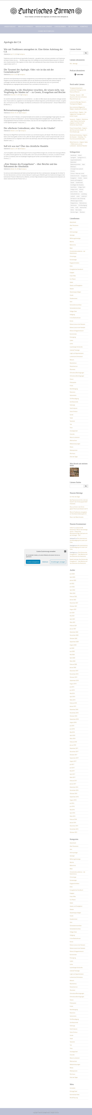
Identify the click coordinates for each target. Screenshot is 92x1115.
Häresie (81, 189)
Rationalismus (83, 203)
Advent (79, 155)
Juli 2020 (72, 648)
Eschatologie (73, 259)
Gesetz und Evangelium (76, 180)
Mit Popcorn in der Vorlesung (78, 198)
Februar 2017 (73, 780)
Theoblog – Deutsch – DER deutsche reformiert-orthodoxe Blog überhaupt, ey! (78, 97)
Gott (71, 301)
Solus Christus (73, 411)
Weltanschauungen (75, 444)
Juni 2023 (72, 574)
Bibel (83, 164)
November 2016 (74, 790)
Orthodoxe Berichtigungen (77, 372)
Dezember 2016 (74, 787)
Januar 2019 (73, 706)
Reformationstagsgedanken (16, 110)
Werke (72, 210)
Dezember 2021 (74, 603)
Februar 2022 (73, 596)
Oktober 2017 (73, 755)
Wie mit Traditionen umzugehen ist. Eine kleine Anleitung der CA (33, 50)
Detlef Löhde (73, 559)
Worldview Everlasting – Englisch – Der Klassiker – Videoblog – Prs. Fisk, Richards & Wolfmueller (79, 137)
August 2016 (73, 800)
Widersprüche (73, 450)
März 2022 (72, 593)
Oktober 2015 (73, 832)
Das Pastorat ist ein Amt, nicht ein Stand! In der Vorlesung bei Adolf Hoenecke (79, 502)
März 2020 (72, 661)
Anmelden (72, 1088)
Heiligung (72, 314)
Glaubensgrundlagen (75, 292)
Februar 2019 (73, 703)
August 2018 (73, 722)
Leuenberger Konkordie (76, 347)
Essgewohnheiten (74, 263)
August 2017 (73, 761)
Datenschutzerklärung (53, 1111)
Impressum (36, 1111)
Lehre (71, 343)
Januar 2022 (73, 599)
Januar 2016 (73, 822)
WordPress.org (74, 1097)
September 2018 (74, 719)
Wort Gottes (78, 210)
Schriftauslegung (82, 205)
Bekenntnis (73, 162)
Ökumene (82, 212)
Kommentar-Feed (74, 1094)
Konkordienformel (75, 194)
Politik (71, 385)
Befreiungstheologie (75, 238)
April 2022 (72, 590)
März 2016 (72, 816)
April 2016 (72, 813)
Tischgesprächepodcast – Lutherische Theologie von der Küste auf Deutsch (78, 90)
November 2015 (74, 829)
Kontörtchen (73, 334)
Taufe (76, 207)
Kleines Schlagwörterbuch (77, 331)
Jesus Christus (74, 191)
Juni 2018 (72, 729)
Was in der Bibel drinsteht (76, 517)
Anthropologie (74, 232)
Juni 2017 (72, 768)
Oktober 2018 (73, 716)
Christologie (73, 256)
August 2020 (73, 645)
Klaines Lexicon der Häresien (77, 324)
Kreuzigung (73, 337)
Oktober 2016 (73, 793)
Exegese (72, 272)
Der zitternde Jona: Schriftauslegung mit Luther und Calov (78, 540)
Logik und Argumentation (77, 353)
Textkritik (72, 421)
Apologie (72, 235)
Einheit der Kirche (75, 175)
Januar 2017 (73, 784)
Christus (73, 171)
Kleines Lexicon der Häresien (77, 327)
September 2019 (74, 680)
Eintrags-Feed (73, 1091)
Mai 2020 (72, 654)
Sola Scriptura (73, 408)
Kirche (80, 191)
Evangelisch (84, 175)
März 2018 (72, 738)
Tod (71, 424)
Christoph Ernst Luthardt (77, 169)
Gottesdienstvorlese (75, 308)
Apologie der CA (82, 157)
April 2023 (72, 577)
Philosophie (73, 382)
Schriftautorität (74, 402)
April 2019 (72, 696)
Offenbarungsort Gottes (76, 200)
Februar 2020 (73, 664)
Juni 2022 (72, 587)
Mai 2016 (72, 809)
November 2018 (74, 713)
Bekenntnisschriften (75, 164)
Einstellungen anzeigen (58, 562)
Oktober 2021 (73, 606)
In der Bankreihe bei (75, 318)
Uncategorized (74, 431)
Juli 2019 (72, 687)
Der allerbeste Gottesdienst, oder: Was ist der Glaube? (29, 128)
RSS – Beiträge (73, 63)
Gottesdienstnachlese (75, 305)
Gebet (71, 282)
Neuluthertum (74, 366)
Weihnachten (83, 207)
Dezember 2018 (74, 709)
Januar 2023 (73, 580)
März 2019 (72, 700)
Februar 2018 (73, 742)
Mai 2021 (72, 616)
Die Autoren (73, 27)
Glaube (72, 182)
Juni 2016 (72, 806)
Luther (78, 196)
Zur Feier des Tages (75, 497)
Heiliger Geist (81, 187)
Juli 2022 (72, 583)
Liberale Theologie (75, 350)
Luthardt (73, 196)
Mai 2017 (72, 771)
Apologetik (73, 157)
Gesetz (85, 178)
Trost (71, 427)
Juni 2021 (72, 612)
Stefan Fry (72, 528)
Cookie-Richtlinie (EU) (46, 31)
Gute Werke (73, 187)
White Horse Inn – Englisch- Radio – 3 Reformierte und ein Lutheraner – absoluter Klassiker (79, 144)
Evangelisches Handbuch (76, 269)
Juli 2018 (72, 725)
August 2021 (73, 609)
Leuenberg (84, 194)
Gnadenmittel (79, 182)
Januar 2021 (73, 629)
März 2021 (72, 622)
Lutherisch (84, 196)
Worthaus (72, 453)
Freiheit (80, 178)
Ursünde (72, 434)
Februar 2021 (73, 625)
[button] (65, 551)
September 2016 (74, 797)
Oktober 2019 (73, 677)
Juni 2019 (72, 690)
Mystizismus (73, 363)
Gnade (71, 295)
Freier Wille (73, 276)
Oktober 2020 (73, 638)
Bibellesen (73, 166)
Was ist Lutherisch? (25, 27)
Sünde (72, 207)
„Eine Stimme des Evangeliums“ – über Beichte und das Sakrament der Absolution (30, 165)
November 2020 (74, 635)
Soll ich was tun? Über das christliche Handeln (26, 146)
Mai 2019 (72, 693)
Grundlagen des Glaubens (77, 185)
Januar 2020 (73, 667)
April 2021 (72, 619)
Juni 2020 (72, 651)
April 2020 (72, 658)
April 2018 (72, 735)
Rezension (72, 392)
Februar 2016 (73, 819)
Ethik (71, 266)
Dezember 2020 (74, 632)
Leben (71, 340)
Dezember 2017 (74, 748)
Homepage (84, 27)
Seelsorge (72, 405)
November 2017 (74, 751)
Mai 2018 (72, 732)
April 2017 (72, 774)
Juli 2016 (72, 803)
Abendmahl (73, 155)
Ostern (71, 379)
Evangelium (73, 178)
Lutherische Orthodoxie (76, 356)
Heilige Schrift (74, 189)
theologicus (22, 54)
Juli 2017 (72, 764)
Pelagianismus (74, 203)
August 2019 (73, 684)
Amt (71, 228)
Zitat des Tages (74, 212)
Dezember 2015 (74, 826)
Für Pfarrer (73, 279)
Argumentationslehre (76, 160)
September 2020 (74, 641)
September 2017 (74, 758)
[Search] (85, 53)
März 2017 (72, 777)
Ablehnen (45, 562)
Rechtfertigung (74, 389)
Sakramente (74, 205)
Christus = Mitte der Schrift (77, 173)
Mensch (72, 360)
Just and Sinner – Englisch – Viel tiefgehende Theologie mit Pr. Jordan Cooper (78, 114)
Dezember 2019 (74, 671)
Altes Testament (74, 225)
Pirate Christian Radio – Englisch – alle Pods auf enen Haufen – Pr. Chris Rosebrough (79, 130)
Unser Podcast (10, 27)
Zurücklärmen (60, 27)
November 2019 (74, 674)
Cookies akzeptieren (33, 562)
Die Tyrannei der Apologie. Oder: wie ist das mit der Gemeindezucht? (29, 70)
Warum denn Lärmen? (43, 27)
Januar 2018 (73, 745)
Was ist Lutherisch (75, 437)
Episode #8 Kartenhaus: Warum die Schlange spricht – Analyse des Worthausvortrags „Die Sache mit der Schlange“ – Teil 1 (79, 531)
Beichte (72, 241)
